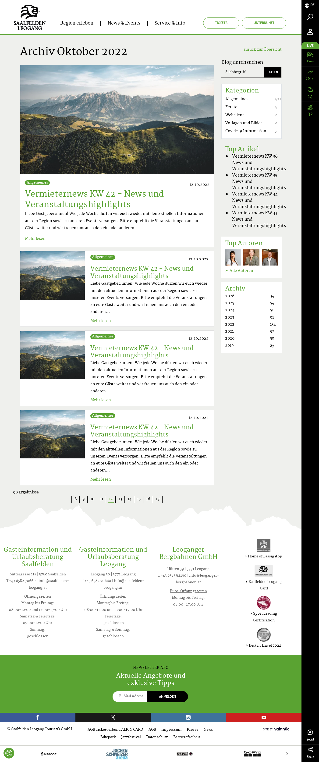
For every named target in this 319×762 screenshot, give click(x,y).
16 (148, 499)
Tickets (221, 23)
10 (92, 499)
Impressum (171, 730)
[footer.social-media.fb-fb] (37, 717)
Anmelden (167, 696)
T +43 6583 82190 (172, 576)
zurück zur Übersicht (263, 50)
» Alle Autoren (239, 271)
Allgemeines (37, 182)
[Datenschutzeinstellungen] (9, 753)
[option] (150, 753)
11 (101, 499)
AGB (152, 730)
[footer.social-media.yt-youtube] (263, 717)
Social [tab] (310, 739)
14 (129, 499)
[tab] (310, 5)
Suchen (273, 72)
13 (120, 499)
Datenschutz (157, 737)
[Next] (286, 753)
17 (158, 499)
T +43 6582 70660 (21, 581)
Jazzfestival (131, 737)
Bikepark (108, 737)
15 (139, 499)
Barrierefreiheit (186, 737)
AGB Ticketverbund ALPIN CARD (115, 730)
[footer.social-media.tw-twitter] (113, 717)
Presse (192, 730)
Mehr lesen (35, 239)
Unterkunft (264, 23)
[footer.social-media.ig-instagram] (188, 717)
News (208, 730)
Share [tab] (310, 757)
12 (112, 499)
